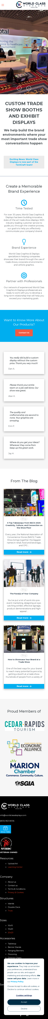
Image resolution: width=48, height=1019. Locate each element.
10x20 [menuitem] (10, 929)
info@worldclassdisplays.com (13, 815)
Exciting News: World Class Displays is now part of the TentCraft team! (24, 162)
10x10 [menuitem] (10, 925)
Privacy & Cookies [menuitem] (16, 892)
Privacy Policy (17, 981)
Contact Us (24, 333)
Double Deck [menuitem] (14, 907)
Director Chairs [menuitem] (14, 958)
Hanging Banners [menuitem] (16, 951)
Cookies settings (24, 995)
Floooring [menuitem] (12, 954)
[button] (19, 88)
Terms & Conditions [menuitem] (16, 889)
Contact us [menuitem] (12, 885)
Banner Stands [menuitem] (14, 947)
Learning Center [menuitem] (15, 867)
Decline (24, 1009)
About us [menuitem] (12, 882)
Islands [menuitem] (11, 903)
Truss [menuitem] (10, 911)
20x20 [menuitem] (10, 932)
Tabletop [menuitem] (12, 944)
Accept (24, 1002)
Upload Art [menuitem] (13, 863)
